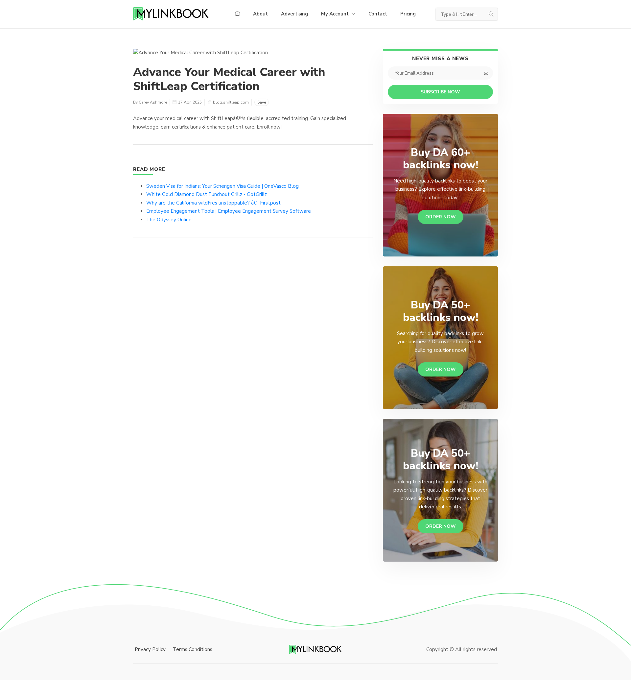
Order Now (440, 217)
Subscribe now (440, 92)
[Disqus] (253, 341)
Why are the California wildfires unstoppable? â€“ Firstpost (213, 203)
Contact (377, 14)
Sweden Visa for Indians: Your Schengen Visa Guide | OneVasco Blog (222, 186)
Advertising (294, 14)
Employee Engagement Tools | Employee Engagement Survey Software (228, 211)
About (260, 14)
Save (261, 102)
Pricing (408, 14)
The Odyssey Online (169, 219)
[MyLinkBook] (171, 14)
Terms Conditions (192, 649)
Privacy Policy (150, 649)
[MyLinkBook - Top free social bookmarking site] (315, 649)
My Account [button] (335, 14)
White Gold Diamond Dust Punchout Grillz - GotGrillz (206, 194)
